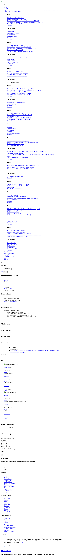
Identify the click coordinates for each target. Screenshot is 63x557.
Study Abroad (14, 10)
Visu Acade (6, 386)
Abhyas (9, 37)
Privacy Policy (7, 479)
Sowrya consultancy (12, 62)
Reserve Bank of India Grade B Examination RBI (20, 168)
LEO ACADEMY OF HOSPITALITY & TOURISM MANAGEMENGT (26, 151)
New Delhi (7, 498)
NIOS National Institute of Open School (17, 236)
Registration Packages (9, 483)
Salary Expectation (9, 253)
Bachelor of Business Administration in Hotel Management (22, 142)
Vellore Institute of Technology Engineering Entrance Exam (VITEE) (25, 22)
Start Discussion (8, 251)
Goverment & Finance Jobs (46, 10)
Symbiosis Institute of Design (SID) (16, 91)
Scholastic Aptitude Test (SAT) (15, 50)
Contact (6, 492)
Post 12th (6, 487)
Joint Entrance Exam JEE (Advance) (16, 19)
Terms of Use (7, 480)
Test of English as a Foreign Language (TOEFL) (19, 51)
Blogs (5, 477)
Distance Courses (57, 10)
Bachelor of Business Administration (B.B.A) (19, 215)
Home (5, 7)
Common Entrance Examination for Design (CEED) (20, 89)
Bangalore (6, 503)
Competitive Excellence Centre (15, 176)
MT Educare (10, 130)
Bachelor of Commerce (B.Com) (15, 210)
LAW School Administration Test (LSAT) (18, 73)
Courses (6, 8)
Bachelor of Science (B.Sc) (14, 213)
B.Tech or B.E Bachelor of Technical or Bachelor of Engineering (24, 209)
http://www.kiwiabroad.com (11, 301)
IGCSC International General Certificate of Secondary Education (24, 235)
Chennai (6, 509)
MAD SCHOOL (11, 104)
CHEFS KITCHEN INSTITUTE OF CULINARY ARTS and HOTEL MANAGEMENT (30, 154)
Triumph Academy (12, 36)
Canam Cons (7, 367)
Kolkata (6, 510)
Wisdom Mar (7, 414)
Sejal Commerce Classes (13, 133)
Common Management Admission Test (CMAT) (19, 115)
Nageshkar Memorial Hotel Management (17, 157)
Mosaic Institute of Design (14, 33)
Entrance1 (6, 550)
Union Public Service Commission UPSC (18, 170)
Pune (5, 501)
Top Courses (7, 11)
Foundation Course (16, 11)
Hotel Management (34, 10)
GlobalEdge (10, 63)
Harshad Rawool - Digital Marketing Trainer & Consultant (22, 198)
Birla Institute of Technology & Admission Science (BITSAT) (23, 21)
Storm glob (6, 404)
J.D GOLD (10, 105)
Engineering (7, 10)
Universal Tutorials (12, 249)
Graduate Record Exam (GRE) (15, 45)
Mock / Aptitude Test (9, 256)
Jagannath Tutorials (12, 244)
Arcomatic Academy (12, 195)
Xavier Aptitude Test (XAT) (14, 116)
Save (2, 271)
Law (19, 10)
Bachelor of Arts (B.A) (13, 212)
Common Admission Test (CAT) (15, 113)
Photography (10, 187)
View (5, 372)
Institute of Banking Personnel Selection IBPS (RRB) (21, 167)
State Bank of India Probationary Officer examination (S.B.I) (23, 165)
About (5, 476)
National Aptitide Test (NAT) (14, 24)
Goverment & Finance (10, 527)
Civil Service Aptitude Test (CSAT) (16, 74)
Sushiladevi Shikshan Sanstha (15, 153)
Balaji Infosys (10, 59)
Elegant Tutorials (11, 243)
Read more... (22, 542)
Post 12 (6, 255)
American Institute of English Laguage (17, 57)
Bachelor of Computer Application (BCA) (18, 185)
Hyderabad (7, 507)
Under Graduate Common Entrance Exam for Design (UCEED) (24, 90)
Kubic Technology (12, 199)
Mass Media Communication (14, 188)
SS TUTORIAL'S (12, 221)
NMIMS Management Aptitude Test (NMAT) (19, 119)
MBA (27, 10)
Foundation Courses (9, 531)
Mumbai (6, 500)
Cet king (9, 131)
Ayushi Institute (11, 34)
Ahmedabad (7, 504)
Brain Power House (12, 222)
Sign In (6, 259)
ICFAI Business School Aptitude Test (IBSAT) (19, 118)
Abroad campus (11, 60)
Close (5, 271)
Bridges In (6, 395)
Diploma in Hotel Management (15, 145)
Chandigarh (7, 512)
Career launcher (11, 128)
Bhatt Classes (10, 247)
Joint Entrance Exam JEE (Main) (15, 18)
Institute (6, 280)
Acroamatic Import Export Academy (16, 196)
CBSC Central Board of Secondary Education (19, 233)
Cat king (9, 127)
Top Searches (7, 489)
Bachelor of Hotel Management (15, 144)
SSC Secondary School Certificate (16, 230)
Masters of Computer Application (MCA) (18, 184)
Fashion (23, 10)
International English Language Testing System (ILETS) (21, 48)
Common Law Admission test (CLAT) (17, 76)
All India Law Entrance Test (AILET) (17, 71)
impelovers (6, 376)
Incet (8, 156)
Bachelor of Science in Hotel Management (18, 141)
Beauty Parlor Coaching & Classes (16, 102)
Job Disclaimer (8, 482)
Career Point (10, 31)
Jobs (5, 258)
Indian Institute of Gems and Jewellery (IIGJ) (19, 93)
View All (9, 25)
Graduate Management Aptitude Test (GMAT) (19, 47)
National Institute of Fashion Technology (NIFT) (19, 94)
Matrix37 (9, 201)
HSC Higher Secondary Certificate (16, 232)
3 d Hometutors (11, 246)
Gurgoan (6, 506)
